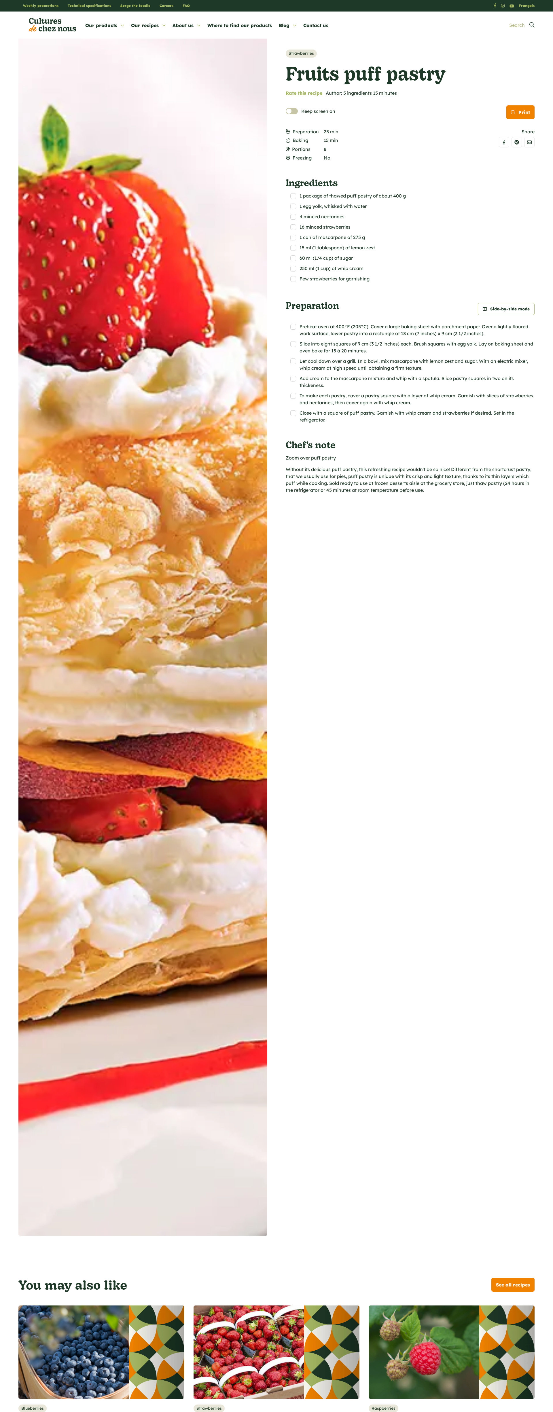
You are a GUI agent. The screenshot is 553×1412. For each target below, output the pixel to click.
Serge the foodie (135, 5)
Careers (166, 5)
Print (524, 112)
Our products (101, 25)
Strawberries (301, 53)
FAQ (186, 5)
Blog (284, 25)
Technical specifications (89, 5)
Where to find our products (239, 25)
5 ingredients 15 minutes (370, 93)
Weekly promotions (40, 5)
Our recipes (145, 25)
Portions (301, 149)
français (527, 5)
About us (183, 25)
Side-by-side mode (510, 309)
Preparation (306, 131)
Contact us (315, 25)
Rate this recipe (304, 93)
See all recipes (513, 1285)
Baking (300, 140)
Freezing (302, 158)
